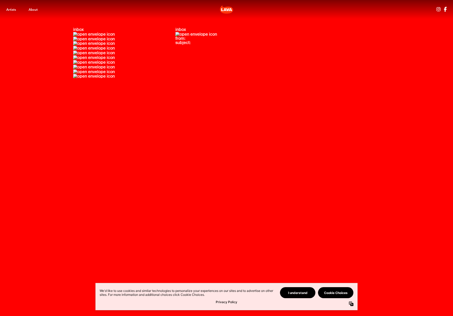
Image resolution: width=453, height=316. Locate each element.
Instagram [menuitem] (438, 9)
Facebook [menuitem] (445, 9)
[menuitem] (11, 9)
